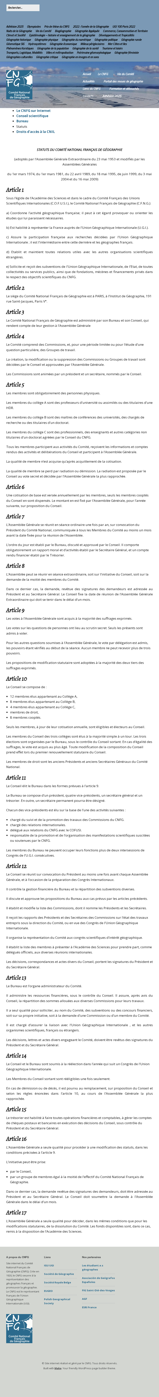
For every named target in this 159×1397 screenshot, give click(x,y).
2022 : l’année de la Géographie (91, 26)
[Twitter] (16, 18)
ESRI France (89, 1307)
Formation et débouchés (124, 88)
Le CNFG (103, 74)
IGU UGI (49, 1265)
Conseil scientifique (32, 116)
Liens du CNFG (91, 88)
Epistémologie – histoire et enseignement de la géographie (62, 35)
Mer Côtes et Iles (117, 44)
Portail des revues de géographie (123, 81)
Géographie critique (47, 57)
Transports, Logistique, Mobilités (24, 52)
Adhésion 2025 (14, 26)
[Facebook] (22, 18)
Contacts (88, 96)
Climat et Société (15, 35)
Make (57, 1368)
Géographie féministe (126, 52)
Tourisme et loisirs (112, 48)
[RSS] (9, 18)
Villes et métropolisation (59, 52)
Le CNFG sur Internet (33, 110)
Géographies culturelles (19, 57)
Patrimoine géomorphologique (94, 52)
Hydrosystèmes (37, 44)
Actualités (88, 81)
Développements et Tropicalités (116, 35)
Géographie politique (106, 39)
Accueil (87, 74)
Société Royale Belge (57, 1282)
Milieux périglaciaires (92, 44)
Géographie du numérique (76, 39)
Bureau (22, 121)
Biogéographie (63, 31)
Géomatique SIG (15, 44)
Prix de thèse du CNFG (56, 26)
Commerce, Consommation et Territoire (125, 31)
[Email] (29, 18)
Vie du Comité (43, 31)
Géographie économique (63, 44)
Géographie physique (46, 39)
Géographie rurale (131, 39)
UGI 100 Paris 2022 (123, 26)
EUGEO (48, 1291)
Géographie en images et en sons (80, 57)
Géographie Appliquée (87, 31)
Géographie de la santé (85, 48)
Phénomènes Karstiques (19, 48)
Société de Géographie (59, 1274)
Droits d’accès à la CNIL (35, 131)
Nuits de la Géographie (19, 31)
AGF (84, 1299)
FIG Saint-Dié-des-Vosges (98, 1290)
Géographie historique (18, 39)
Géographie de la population (53, 48)
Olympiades (34, 26)
